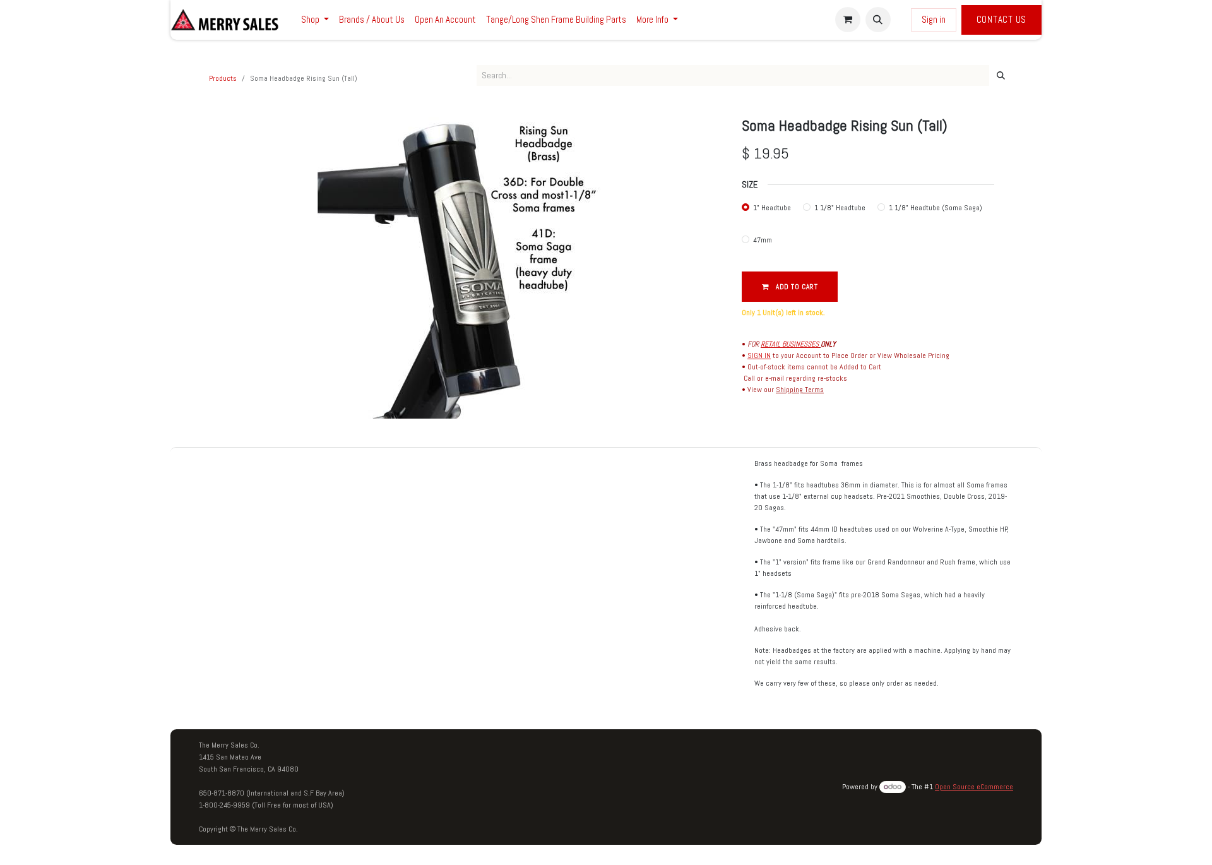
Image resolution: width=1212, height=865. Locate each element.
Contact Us (1002, 19)
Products (223, 78)
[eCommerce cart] (847, 19)
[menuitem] (315, 20)
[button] (878, 19)
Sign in (934, 19)
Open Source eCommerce (974, 787)
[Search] (1001, 75)
